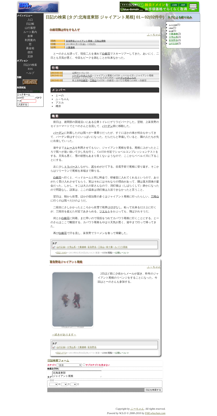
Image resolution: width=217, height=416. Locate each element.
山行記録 (61, 247)
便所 (30, 52)
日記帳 (30, 23)
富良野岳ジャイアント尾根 (66, 261)
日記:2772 (61, 353)
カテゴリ (51, 365)
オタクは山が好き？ (38, 7)
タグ (49, 377)
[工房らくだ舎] (30, 82)
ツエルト (104, 211)
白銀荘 (106, 53)
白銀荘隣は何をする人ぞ (65, 29)
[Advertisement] (125, 401)
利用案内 (30, 40)
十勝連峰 (70, 47)
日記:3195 (61, 252)
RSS (30, 68)
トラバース (71, 166)
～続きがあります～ (64, 334)
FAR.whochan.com (155, 413)
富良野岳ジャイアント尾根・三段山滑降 (86, 41)
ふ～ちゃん (154, 34)
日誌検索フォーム (58, 360)
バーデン (107, 126)
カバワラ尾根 (120, 247)
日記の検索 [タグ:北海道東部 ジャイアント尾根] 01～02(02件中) (105, 17)
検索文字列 (52, 368)
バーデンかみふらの (82, 75)
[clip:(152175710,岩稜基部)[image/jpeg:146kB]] (72, 299)
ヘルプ (30, 73)
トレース (69, 147)
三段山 (93, 80)
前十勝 (109, 247)
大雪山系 (71, 247)
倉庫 (30, 36)
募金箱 (30, 48)
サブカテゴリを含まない (98, 365)
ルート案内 (30, 32)
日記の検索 (30, 64)
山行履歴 (30, 27)
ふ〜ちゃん (137, 408)
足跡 (30, 56)
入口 (30, 19)
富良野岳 (92, 247)
